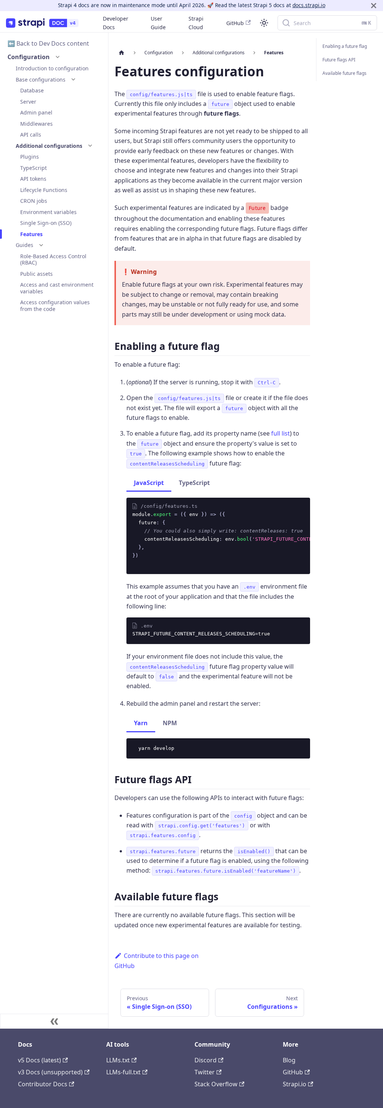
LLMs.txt (118, 1060)
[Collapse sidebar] (54, 1021)
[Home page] (121, 52)
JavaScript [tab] (149, 483)
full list (280, 433)
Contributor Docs (42, 1084)
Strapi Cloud (196, 23)
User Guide (158, 23)
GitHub (235, 23)
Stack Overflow (216, 1084)
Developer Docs (115, 23)
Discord (205, 1060)
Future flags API (338, 60)
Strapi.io (294, 1084)
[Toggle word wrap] (287, 519)
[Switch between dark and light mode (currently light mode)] (264, 23)
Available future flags (344, 73)
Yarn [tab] (141, 723)
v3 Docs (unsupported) (50, 1072)
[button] (58, 57)
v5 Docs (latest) (39, 1060)
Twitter (204, 1072)
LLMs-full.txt (123, 1072)
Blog (289, 1060)
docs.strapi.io (308, 5)
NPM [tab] (170, 723)
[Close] (373, 5)
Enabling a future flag (344, 46)
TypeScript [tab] (194, 483)
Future (257, 207)
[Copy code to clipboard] (301, 519)
